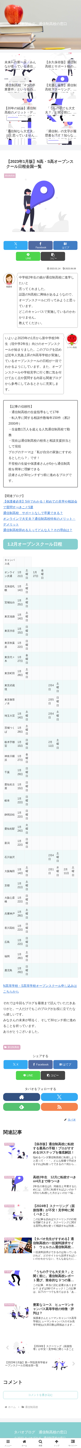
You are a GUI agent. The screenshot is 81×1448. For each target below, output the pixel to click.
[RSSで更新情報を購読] (59, 1107)
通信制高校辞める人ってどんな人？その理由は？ (37, 530)
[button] (53, 256)
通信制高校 (13, 1047)
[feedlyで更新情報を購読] (21, 1107)
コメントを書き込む (40, 1394)
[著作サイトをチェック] (21, 1097)
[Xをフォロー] (59, 1097)
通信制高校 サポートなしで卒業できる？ (33, 513)
